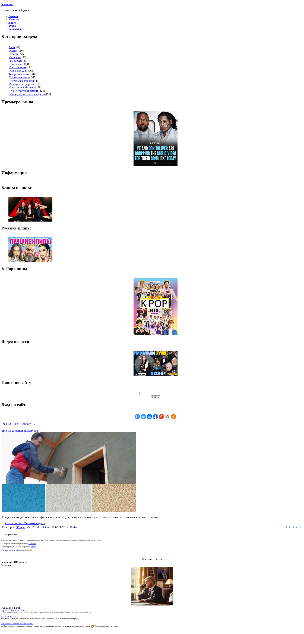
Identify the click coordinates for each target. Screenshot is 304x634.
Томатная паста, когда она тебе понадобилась (17, 623)
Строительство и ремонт (23, 90)
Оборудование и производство (27, 94)
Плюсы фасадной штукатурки (20, 430)
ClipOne (45, 527)
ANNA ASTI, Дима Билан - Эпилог (13, 610)
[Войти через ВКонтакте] (149, 416)
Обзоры (13, 53)
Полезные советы (19, 77)
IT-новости (15, 60)
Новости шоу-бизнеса (22, 87)
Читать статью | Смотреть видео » (25, 523)
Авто (12, 47)
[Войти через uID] (137, 416)
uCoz (159, 559)
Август (26, 423)
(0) (75, 527)
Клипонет (7, 4)
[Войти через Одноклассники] (173, 416)
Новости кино (17, 67)
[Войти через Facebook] (155, 416)
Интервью (15, 57)
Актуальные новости (21, 80)
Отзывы (13, 50)
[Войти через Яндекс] (161, 416)
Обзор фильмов (18, 70)
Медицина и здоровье (22, 84)
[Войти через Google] (167, 416)
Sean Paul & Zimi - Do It (9, 617)
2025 (16, 423)
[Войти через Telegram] (143, 416)
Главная (6, 423)
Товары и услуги (19, 74)
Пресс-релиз (16, 64)
